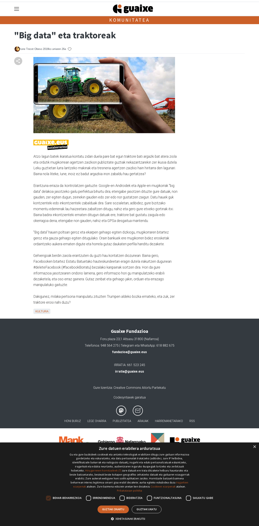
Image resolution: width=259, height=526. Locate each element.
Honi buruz (72, 421)
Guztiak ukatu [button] (147, 509)
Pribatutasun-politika (129, 490)
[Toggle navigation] (16, 9)
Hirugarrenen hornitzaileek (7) (103, 470)
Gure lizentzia (102, 388)
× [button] (254, 446)
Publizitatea (122, 421)
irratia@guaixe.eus (129, 371)
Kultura (41, 311)
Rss (192, 421)
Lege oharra (96, 421)
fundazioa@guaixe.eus (129, 352)
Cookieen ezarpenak (163, 486)
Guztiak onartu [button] (113, 509)
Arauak (143, 421)
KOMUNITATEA (129, 20)
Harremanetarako (169, 421)
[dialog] (129, 484)
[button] (129, 518)
